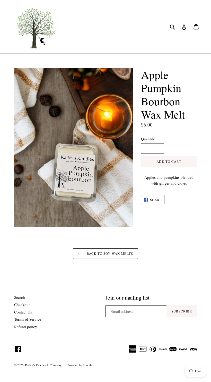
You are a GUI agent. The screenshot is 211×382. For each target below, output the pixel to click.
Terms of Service (27, 319)
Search (19, 297)
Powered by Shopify (80, 365)
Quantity (148, 138)
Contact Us (23, 312)
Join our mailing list (128, 297)
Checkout (22, 304)
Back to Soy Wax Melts (109, 253)
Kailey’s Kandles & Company (43, 365)
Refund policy (25, 326)
